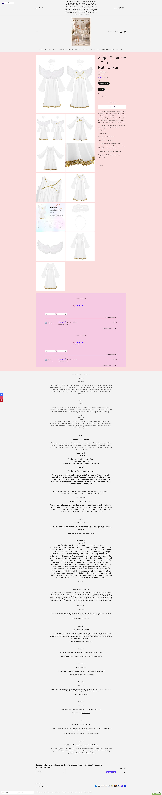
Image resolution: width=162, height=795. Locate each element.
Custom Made (104, 83)
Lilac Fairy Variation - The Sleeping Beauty (85, 733)
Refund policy (71, 792)
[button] (37, 32)
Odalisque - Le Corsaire (85, 674)
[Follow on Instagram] (1, 397)
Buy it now (112, 106)
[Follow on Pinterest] (1, 400)
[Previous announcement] (63, 7)
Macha (86, 694)
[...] (93, 447)
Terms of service (88, 792)
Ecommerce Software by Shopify (58, 792)
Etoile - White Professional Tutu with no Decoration (86, 656)
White (101, 89)
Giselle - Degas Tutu (85, 641)
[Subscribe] (63, 772)
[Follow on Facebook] (1, 394)
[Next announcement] (99, 7)
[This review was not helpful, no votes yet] (115, 328)
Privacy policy (79, 792)
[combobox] (50, 314)
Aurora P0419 (86, 618)
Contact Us (157, 793)
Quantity (100, 93)
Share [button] (101, 165)
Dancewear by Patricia (45, 792)
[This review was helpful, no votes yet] (113, 328)
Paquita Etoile (90, 753)
